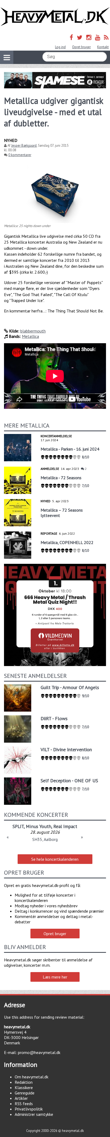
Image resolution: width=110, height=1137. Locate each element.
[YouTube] (97, 37)
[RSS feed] (106, 37)
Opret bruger (81, 47)
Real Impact (65, 826)
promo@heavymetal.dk (39, 1052)
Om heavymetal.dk (31, 1076)
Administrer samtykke (34, 1114)
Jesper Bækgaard (24, 145)
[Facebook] (71, 37)
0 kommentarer (19, 155)
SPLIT (18, 826)
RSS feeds (24, 1103)
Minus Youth (38, 826)
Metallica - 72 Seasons (61, 477)
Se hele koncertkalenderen (54, 859)
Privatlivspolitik (29, 1109)
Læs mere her (55, 977)
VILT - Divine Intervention (66, 749)
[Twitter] (79, 37)
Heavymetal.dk (55, 16)
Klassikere (24, 1087)
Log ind (60, 47)
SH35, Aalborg (45, 839)
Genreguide (24, 1093)
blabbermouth (33, 331)
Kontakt (103, 47)
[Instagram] (88, 37)
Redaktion (24, 1082)
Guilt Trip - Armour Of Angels (70, 687)
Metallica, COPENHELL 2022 (67, 542)
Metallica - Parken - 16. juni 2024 (70, 449)
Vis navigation (6, 57)
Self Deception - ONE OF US (69, 780)
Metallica (30, 336)
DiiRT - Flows (54, 718)
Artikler (21, 1098)
